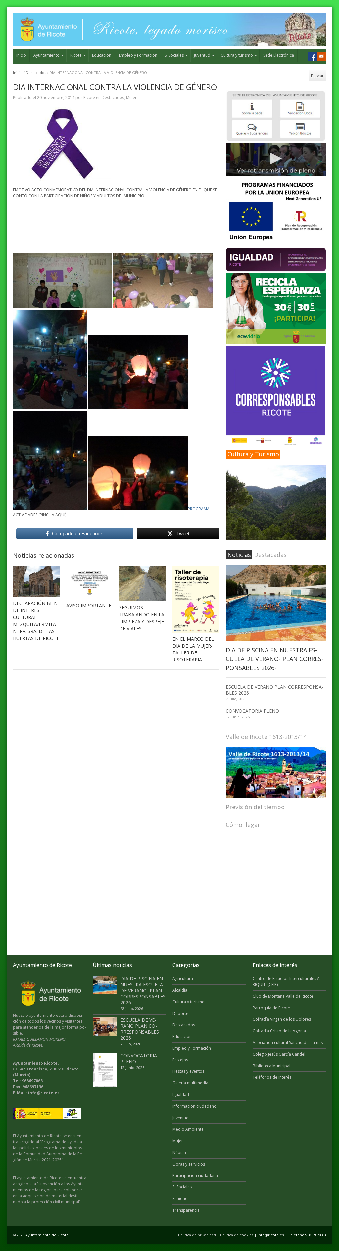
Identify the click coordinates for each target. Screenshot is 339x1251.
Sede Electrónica (278, 55)
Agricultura (182, 978)
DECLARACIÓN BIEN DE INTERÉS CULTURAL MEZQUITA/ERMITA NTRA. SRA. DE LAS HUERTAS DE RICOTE (36, 620)
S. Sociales (174, 55)
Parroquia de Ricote (271, 1008)
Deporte (180, 1013)
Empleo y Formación (138, 55)
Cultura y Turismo (253, 454)
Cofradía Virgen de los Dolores (282, 1019)
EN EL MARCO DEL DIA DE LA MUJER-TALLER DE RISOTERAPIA (193, 649)
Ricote (76, 55)
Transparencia (186, 1210)
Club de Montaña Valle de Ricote (283, 996)
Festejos (180, 1060)
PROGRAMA (199, 509)
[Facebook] (312, 56)
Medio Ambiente (188, 1129)
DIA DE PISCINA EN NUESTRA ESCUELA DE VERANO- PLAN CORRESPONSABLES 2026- (274, 659)
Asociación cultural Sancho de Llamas (288, 1042)
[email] (321, 56)
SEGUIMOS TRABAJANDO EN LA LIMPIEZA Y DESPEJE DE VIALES (141, 618)
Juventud (202, 55)
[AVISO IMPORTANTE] (89, 582)
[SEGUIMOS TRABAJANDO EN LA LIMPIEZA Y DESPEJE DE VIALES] (142, 583)
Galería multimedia (190, 1083)
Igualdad (180, 1094)
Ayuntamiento (46, 55)
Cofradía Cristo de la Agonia (279, 1031)
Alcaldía (179, 990)
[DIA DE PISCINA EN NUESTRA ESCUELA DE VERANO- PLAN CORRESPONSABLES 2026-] (276, 603)
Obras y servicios (188, 1164)
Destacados (36, 72)
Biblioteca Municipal (271, 1066)
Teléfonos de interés (272, 1077)
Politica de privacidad (197, 1234)
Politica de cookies (236, 1234)
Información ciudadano (194, 1106)
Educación (101, 55)
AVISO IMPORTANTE (88, 605)
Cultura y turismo (237, 55)
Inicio (21, 55)
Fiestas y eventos (188, 1071)
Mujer (131, 97)
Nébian (179, 1152)
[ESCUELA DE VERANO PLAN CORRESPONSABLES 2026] (105, 1026)
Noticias (239, 555)
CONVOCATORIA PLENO (252, 711)
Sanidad (180, 1198)
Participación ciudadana (195, 1175)
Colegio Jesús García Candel (279, 1054)
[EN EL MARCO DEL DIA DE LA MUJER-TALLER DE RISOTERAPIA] (195, 599)
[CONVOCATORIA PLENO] (105, 1070)
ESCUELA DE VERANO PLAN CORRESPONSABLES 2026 (274, 690)
